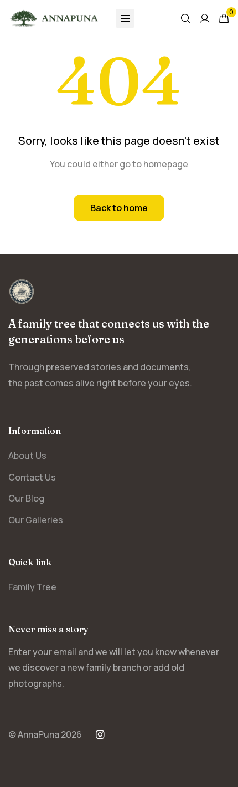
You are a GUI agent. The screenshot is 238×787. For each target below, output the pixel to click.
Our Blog (26, 498)
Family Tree (32, 587)
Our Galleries (35, 520)
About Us (27, 455)
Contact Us (32, 477)
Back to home (119, 208)
